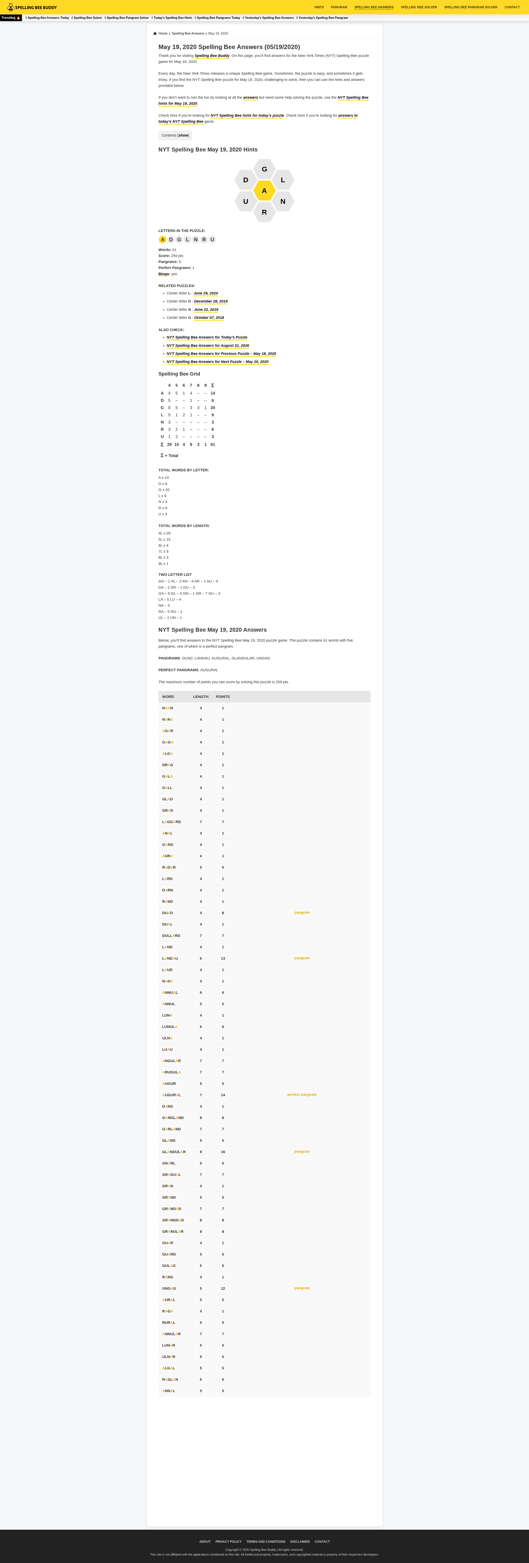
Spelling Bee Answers (188, 33)
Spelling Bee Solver (88, 17)
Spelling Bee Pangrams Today (218, 17)
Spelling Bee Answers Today (48, 17)
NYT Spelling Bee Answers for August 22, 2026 (208, 345)
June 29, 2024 (206, 293)
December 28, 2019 (211, 301)
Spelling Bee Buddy (212, 56)
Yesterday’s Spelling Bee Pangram (323, 17)
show (183, 135)
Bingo (163, 274)
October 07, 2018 (209, 318)
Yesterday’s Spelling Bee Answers (269, 17)
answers (250, 97)
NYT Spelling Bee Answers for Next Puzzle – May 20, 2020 (217, 362)
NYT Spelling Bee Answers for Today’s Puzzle (207, 337)
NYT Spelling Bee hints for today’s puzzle (247, 115)
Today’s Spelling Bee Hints (173, 17)
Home (163, 33)
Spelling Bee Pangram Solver (128, 17)
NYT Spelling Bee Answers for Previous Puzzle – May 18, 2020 (221, 354)
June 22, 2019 (206, 309)
